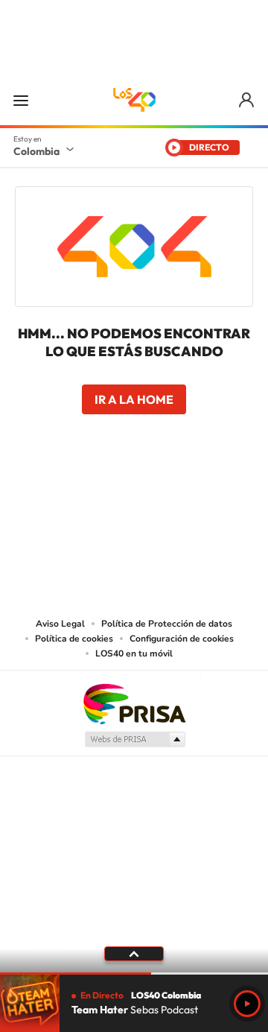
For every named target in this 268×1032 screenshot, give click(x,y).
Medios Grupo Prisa (134, 739)
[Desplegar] (134, 954)
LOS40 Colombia (134, 100)
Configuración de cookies (182, 639)
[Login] (247, 100)
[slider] (134, 973)
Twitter (164, 500)
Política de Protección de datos (166, 624)
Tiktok (74, 500)
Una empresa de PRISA (134, 703)
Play (247, 1004)
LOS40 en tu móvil (134, 653)
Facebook (193, 500)
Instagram (104, 500)
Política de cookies (74, 639)
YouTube (134, 500)
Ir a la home (134, 399)
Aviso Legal (60, 624)
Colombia (36, 151)
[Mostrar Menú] (21, 100)
